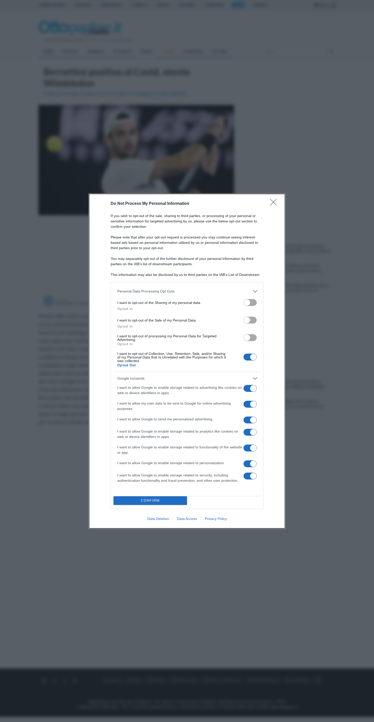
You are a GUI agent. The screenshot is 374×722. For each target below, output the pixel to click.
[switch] (250, 302)
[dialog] (187, 361)
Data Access (187, 519)
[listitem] (187, 291)
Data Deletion (158, 519)
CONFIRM (150, 500)
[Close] (275, 204)
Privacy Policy (216, 519)
